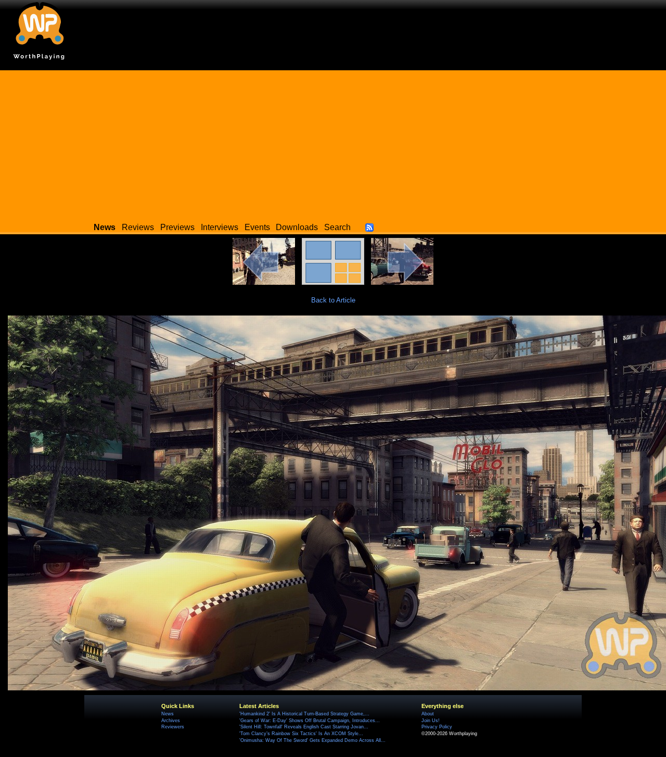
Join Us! (430, 720)
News (167, 713)
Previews (177, 227)
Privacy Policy (436, 726)
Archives (170, 720)
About (427, 713)
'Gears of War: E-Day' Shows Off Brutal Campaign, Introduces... (309, 720)
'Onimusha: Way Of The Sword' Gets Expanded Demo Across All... (312, 740)
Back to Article (333, 300)
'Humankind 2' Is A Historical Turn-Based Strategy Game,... (304, 713)
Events (257, 227)
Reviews (138, 227)
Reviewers (172, 726)
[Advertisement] (333, 143)
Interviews (219, 227)
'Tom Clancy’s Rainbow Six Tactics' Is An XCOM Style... (301, 733)
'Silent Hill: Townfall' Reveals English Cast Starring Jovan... (303, 726)
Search (337, 227)
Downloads (297, 227)
